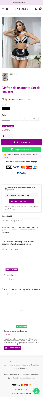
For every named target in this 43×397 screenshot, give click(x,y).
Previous (2, 324)
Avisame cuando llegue (21, 201)
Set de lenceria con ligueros (15, 331)
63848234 (35, 375)
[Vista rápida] (19, 252)
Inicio (12, 362)
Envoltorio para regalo (19, 99)
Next (40, 324)
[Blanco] (4, 337)
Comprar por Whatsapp (22, 149)
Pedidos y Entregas (23, 362)
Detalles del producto (12, 220)
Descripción (7, 216)
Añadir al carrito (23, 142)
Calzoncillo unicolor (12, 275)
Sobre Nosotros (20, 368)
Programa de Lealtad (30, 365)
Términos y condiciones (11, 365)
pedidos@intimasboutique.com (23, 378)
